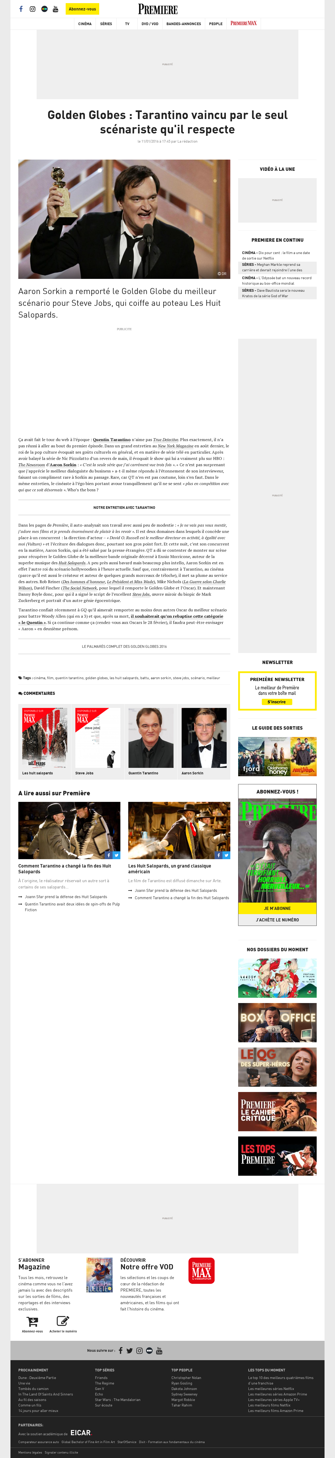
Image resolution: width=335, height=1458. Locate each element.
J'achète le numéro (277, 919)
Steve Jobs (84, 773)
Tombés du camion (33, 1388)
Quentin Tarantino (143, 773)
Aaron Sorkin (192, 773)
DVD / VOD (150, 23)
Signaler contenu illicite (61, 1452)
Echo (99, 1394)
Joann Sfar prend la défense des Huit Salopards (66, 896)
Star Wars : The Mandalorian (118, 1399)
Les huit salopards (37, 773)
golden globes (96, 677)
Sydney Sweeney (184, 1394)
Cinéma (85, 23)
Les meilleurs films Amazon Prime (275, 1410)
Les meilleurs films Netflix (269, 1405)
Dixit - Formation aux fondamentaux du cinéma (172, 1442)
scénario (198, 677)
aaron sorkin (161, 677)
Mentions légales (30, 1452)
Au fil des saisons (32, 1399)
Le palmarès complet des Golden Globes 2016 (124, 646)
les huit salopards (124, 677)
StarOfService (127, 1442)
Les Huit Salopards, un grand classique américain (169, 868)
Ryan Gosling (181, 1383)
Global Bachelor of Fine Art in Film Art (88, 1442)
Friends (101, 1377)
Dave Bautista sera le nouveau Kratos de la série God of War (273, 293)
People (215, 23)
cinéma (39, 677)
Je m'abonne (277, 908)
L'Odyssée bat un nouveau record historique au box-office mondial (277, 280)
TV (127, 23)
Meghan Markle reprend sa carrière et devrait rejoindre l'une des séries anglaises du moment (272, 268)
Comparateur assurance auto (38, 1442)
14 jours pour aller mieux (38, 1410)
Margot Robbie (183, 1399)
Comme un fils (29, 1405)
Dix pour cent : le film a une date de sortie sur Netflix (276, 255)
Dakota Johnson (184, 1388)
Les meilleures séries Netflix (271, 1388)
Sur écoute (103, 1405)
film (50, 677)
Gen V (99, 1388)
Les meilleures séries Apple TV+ (274, 1399)
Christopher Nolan (186, 1377)
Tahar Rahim (181, 1405)
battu (144, 677)
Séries (106, 23)
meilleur (213, 677)
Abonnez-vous (82, 9)
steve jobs (181, 677)
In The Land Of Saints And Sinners (45, 1394)
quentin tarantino (69, 677)
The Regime (104, 1383)
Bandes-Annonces (183, 23)
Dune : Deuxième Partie (37, 1377)
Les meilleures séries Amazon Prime (277, 1394)
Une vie (24, 1383)
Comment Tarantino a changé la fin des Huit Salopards (64, 868)
